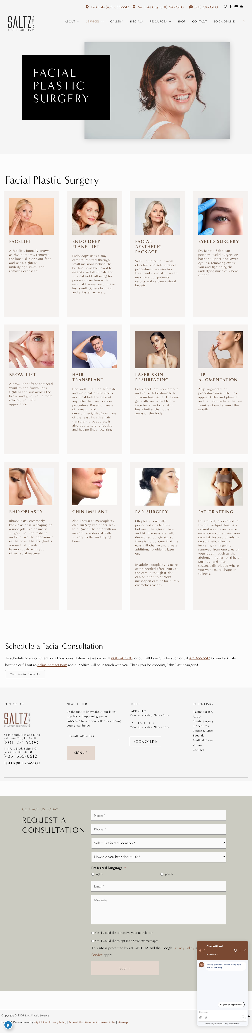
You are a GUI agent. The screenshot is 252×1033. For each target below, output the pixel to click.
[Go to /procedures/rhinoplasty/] (31, 517)
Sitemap (123, 1022)
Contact (198, 750)
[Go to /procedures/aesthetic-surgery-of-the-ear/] (157, 533)
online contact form (52, 665)
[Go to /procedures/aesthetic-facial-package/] (157, 248)
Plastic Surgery (203, 711)
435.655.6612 (199, 658)
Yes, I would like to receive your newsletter (124, 933)
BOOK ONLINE (145, 741)
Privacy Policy (183, 948)
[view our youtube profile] (236, 6)
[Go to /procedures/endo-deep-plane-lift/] (94, 252)
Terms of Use (107, 1022)
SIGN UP (80, 752)
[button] (77, 21)
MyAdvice (40, 1022)
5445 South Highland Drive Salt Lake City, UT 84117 (22, 736)
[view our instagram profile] (225, 6)
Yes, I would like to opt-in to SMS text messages (126, 941)
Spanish (168, 874)
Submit (125, 968)
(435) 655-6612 (117, 7)
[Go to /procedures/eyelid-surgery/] (220, 243)
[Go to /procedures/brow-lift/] (31, 374)
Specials (198, 735)
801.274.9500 (121, 658)
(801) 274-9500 (172, 7)
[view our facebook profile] (231, 6)
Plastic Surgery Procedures (203, 724)
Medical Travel (203, 740)
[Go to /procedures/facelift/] (31, 241)
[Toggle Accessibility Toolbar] (8, 1024)
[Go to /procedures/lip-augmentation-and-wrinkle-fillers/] (220, 377)
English (99, 874)
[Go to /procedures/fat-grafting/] (220, 528)
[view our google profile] (241, 6)
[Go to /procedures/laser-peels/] (157, 379)
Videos (197, 745)
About (197, 716)
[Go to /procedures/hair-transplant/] (94, 387)
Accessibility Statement (82, 1022)
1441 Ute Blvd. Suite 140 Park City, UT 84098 (20, 750)
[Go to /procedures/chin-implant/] (94, 511)
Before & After (203, 730)
